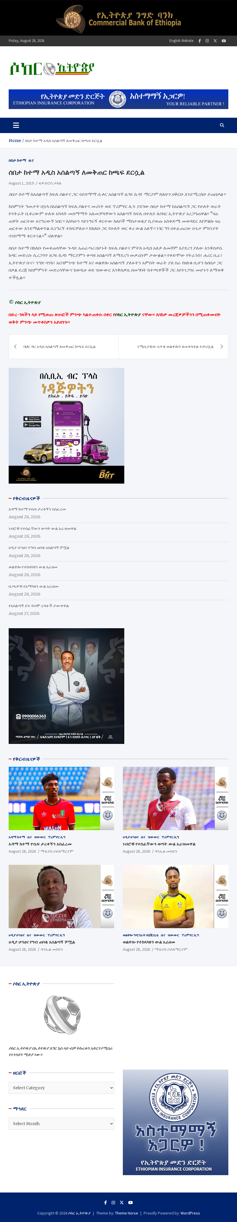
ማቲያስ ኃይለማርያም (56, 851)
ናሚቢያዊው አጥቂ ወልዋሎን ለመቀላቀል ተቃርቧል (175, 346)
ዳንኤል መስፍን (166, 851)
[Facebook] (199, 40)
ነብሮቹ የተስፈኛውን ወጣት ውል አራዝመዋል (42, 528)
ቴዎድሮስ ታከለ (49, 183)
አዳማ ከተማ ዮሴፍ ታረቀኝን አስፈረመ (37, 509)
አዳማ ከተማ (17, 837)
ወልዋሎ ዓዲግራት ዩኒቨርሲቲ (141, 935)
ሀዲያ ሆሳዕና (131, 837)
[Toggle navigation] (16, 125)
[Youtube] (223, 40)
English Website (181, 40)
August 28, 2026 (22, 851)
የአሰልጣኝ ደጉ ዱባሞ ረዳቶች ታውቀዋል (39, 605)
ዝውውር (40, 837)
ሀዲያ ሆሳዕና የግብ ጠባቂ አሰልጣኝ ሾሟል (39, 547)
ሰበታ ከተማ (17, 160)
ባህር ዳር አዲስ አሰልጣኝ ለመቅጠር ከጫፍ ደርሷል (59, 346)
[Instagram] (207, 40)
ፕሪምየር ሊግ (56, 837)
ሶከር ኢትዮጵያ (79, 1213)
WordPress (190, 1213)
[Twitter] (215, 40)
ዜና (31, 160)
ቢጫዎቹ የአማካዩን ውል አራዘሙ (34, 586)
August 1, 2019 (21, 183)
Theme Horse (126, 1213)
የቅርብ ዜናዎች (26, 759)
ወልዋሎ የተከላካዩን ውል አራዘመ (33, 566)
